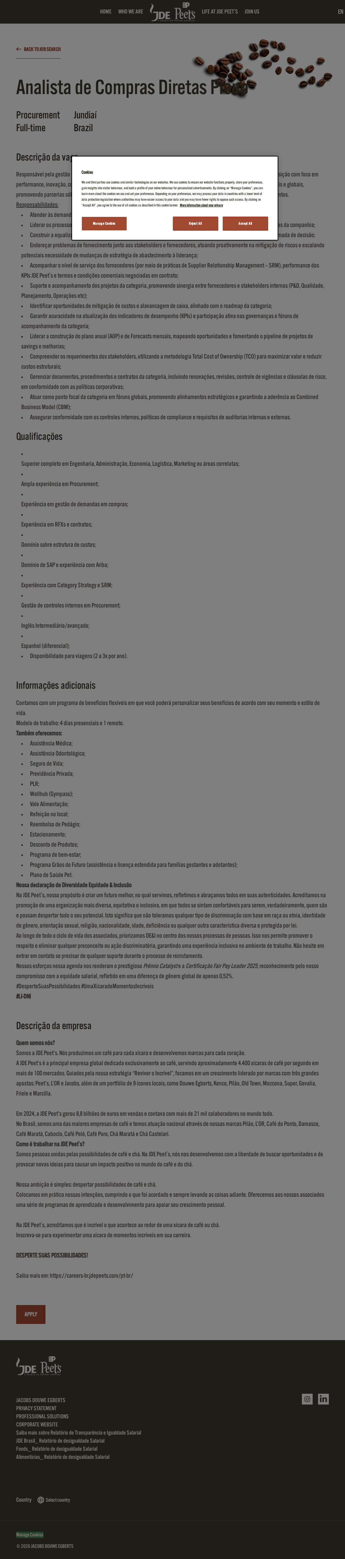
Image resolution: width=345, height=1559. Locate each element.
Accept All (245, 223)
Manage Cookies (104, 223)
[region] (174, 198)
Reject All (195, 223)
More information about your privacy (201, 205)
